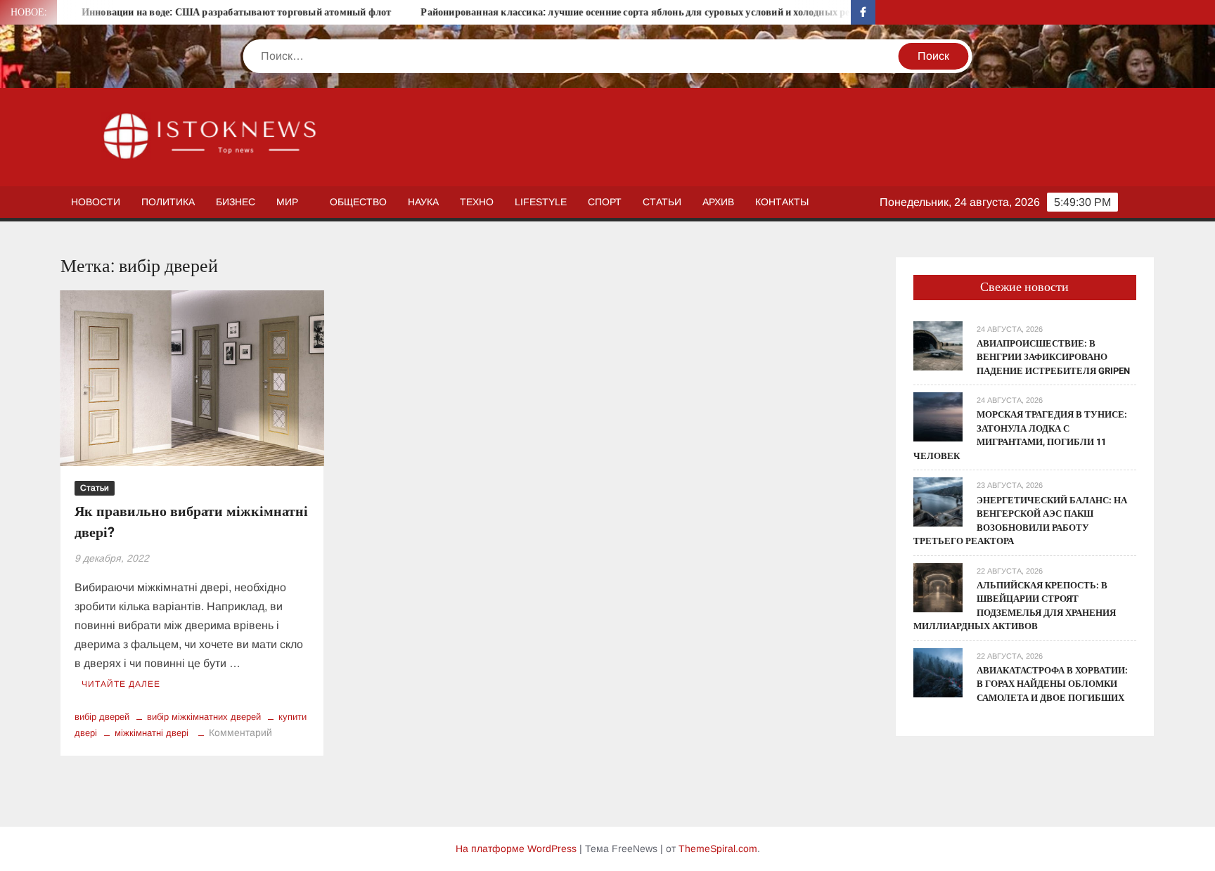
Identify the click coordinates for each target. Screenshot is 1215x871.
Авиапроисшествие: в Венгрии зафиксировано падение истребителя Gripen (1053, 357)
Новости (95, 201)
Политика (168, 201)
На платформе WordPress (516, 848)
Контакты (782, 201)
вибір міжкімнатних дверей (204, 716)
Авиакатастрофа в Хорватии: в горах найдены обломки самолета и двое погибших (1052, 684)
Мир (287, 201)
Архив (718, 201)
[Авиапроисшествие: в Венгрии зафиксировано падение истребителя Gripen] (938, 345)
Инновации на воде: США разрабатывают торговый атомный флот (211, 12)
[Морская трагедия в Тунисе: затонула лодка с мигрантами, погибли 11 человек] (938, 416)
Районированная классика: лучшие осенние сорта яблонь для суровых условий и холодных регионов (625, 12)
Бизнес (235, 201)
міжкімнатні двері (151, 733)
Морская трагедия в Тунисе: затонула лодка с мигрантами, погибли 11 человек (1020, 435)
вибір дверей (102, 716)
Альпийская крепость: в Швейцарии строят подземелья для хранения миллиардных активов (1014, 606)
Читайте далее (121, 684)
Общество (358, 201)
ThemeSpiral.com (718, 848)
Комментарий (240, 732)
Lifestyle (541, 201)
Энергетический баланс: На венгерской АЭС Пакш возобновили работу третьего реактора (1020, 520)
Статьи (662, 201)
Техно (477, 201)
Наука (423, 201)
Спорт (605, 201)
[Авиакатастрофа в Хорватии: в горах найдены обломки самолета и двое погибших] (938, 672)
